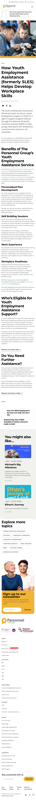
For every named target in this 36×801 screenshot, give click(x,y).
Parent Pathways (7, 759)
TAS (3, 679)
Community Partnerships (12, 539)
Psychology (5, 724)
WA (3, 672)
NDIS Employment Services (10, 691)
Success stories (16, 548)
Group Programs (7, 747)
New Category (26, 543)
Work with (5, 648)
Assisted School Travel (8, 756)
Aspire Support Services (9, 762)
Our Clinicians (6, 720)
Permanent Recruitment (9, 698)
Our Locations (30, 2)
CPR (3, 705)
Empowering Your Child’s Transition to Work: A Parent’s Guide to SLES (16, 422)
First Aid (4, 708)
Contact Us (21, 2)
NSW (3, 666)
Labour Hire (5, 694)
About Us (4, 641)
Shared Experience (7, 766)
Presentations (6, 744)
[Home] (9, 7)
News (5, 548)
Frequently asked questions (10, 652)
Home (2, 14)
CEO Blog (6, 535)
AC (2, 669)
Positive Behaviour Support (10, 737)
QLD (3, 676)
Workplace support (10, 552)
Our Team (4, 645)
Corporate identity (10, 543)
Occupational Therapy (8, 730)
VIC (3, 662)
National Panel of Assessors (10, 734)
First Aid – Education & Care (10, 712)
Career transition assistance (14, 531)
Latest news (5, 655)
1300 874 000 (14, 2)
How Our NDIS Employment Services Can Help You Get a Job (18, 413)
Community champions (21, 535)
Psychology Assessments (9, 727)
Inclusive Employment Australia (11, 688)
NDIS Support (6, 769)
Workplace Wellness (8, 740)
